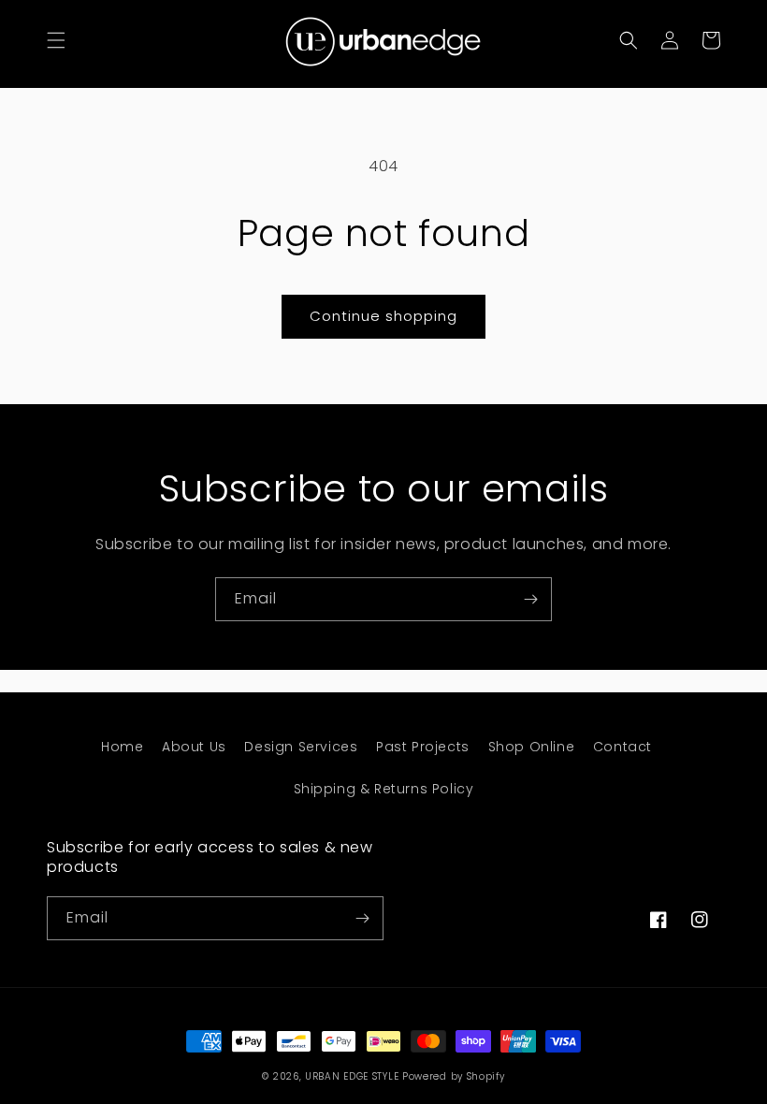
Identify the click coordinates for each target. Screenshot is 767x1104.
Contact (622, 746)
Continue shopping (383, 316)
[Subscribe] (530, 599)
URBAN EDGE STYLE (351, 1076)
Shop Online (531, 746)
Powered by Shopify (453, 1076)
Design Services (300, 746)
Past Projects (423, 746)
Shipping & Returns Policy (384, 788)
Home (122, 746)
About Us (194, 746)
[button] (56, 40)
